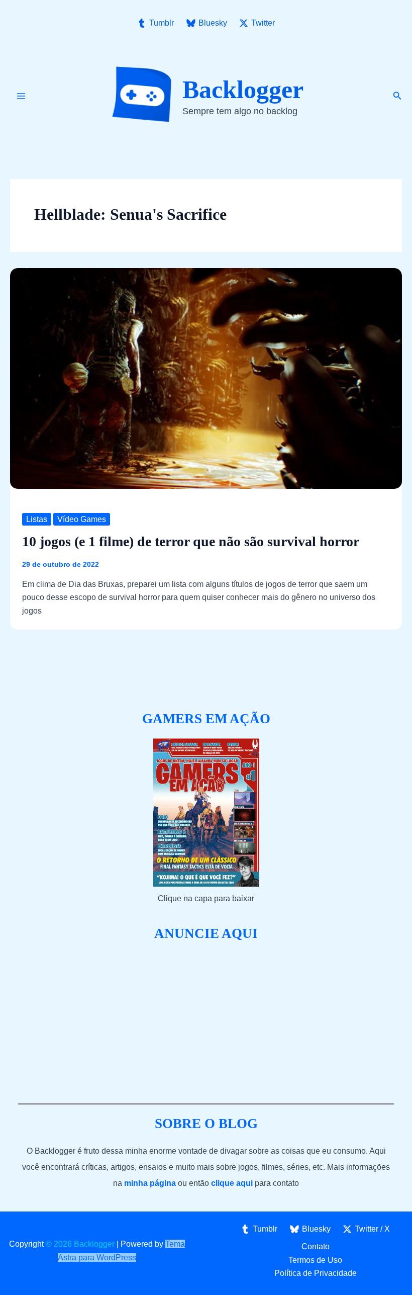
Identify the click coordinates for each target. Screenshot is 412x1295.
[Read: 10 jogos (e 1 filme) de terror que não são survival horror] (206, 377)
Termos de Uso (315, 1260)
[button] (397, 96)
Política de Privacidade (315, 1273)
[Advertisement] (206, 1023)
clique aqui (232, 1183)
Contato (315, 1246)
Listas (36, 519)
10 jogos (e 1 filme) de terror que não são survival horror (190, 541)
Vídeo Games (81, 519)
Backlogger (242, 89)
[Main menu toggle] (21, 96)
